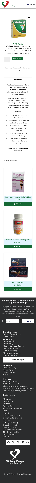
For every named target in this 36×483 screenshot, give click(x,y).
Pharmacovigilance (11, 353)
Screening (7, 339)
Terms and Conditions (13, 408)
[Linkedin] (22, 442)
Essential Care (9, 427)
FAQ (5, 411)
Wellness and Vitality (12, 430)
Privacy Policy (9, 406)
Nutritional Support (11, 355)
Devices (6, 420)
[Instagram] (13, 442)
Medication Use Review (13, 346)
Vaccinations (8, 336)
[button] (31, 4)
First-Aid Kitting (10, 351)
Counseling (8, 344)
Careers (6, 404)
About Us (7, 399)
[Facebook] (8, 442)
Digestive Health (10, 425)
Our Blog (7, 413)
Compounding (9, 341)
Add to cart (17, 58)
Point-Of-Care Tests (11, 334)
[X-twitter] (18, 442)
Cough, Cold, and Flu (12, 418)
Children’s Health (11, 432)
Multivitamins (17, 68)
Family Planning (10, 348)
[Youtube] (27, 442)
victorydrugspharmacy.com (22, 388)
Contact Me (8, 401)
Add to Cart (19, 204)
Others (6, 437)
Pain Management (11, 415)
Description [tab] (18, 79)
